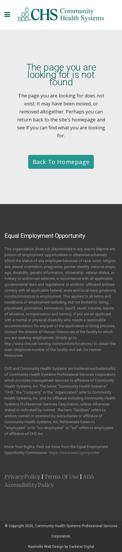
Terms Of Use (61, 476)
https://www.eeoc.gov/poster (74, 452)
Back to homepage (61, 162)
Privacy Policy (22, 476)
